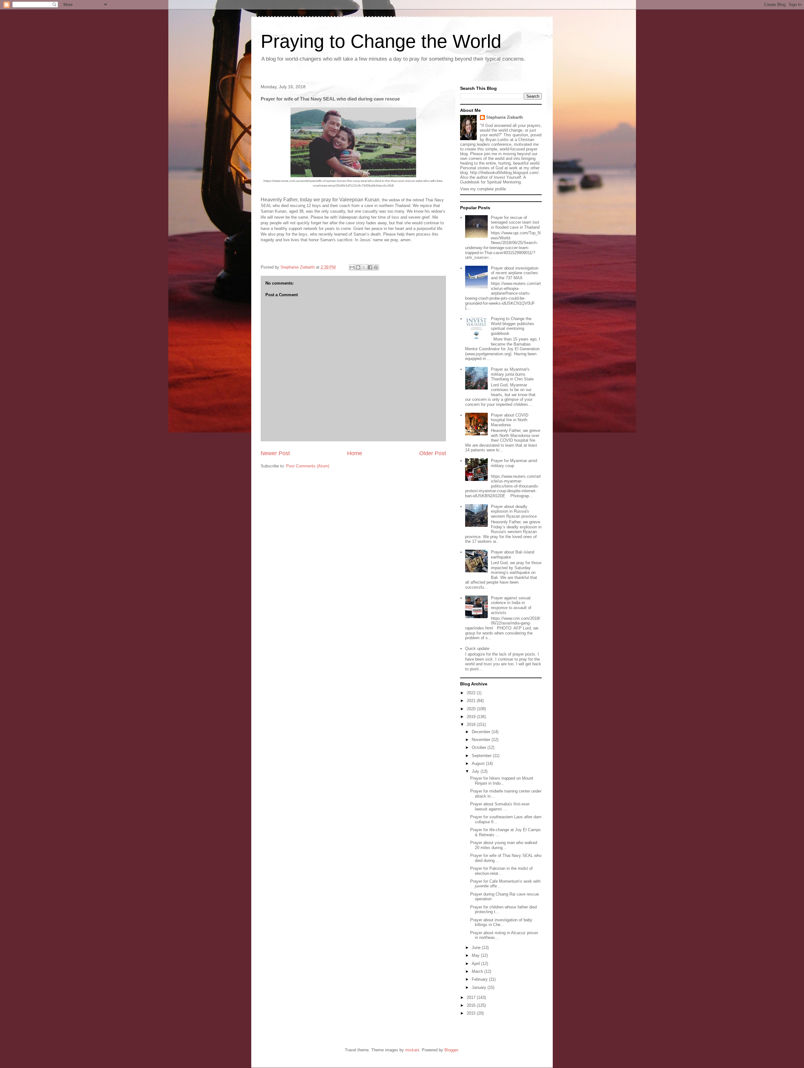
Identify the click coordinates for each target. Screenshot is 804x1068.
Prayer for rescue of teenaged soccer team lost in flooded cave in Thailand (515, 222)
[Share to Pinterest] (376, 267)
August (479, 763)
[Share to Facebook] (370, 267)
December (482, 731)
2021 (472, 700)
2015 (472, 1013)
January (479, 987)
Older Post (432, 453)
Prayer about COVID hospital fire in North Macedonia (509, 420)
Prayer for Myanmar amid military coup (514, 463)
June (477, 947)
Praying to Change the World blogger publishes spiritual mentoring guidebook (512, 326)
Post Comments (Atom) (307, 466)
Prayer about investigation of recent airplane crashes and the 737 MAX (514, 273)
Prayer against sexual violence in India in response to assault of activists (511, 605)
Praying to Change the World (381, 41)
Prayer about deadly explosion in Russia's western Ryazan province (514, 511)
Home (354, 453)
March (478, 971)
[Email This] (352, 267)
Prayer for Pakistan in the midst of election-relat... (501, 871)
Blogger (451, 1050)
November (482, 739)
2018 (472, 724)
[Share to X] (364, 267)
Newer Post (275, 453)
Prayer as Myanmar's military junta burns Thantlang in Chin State (512, 374)
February (480, 979)
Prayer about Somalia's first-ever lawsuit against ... (500, 806)
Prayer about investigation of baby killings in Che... (501, 922)
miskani (412, 1050)
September (482, 755)
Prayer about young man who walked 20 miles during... (503, 845)
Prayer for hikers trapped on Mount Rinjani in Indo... (501, 781)
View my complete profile (483, 189)
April (476, 963)
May (476, 955)
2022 (472, 692)
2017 (472, 997)
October (479, 747)
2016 (472, 1005)
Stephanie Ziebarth (504, 117)
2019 (472, 716)
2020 (472, 708)
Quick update (477, 648)
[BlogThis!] (358, 267)
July (476, 771)
